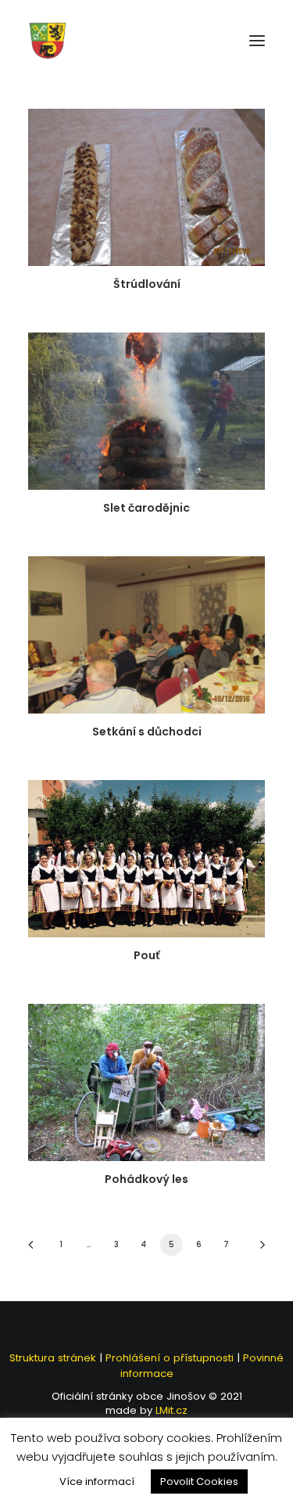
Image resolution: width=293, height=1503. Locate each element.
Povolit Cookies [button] (199, 1481)
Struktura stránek (52, 1357)
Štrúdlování (146, 284)
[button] (257, 40)
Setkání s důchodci (147, 731)
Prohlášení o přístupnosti (169, 1357)
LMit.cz (170, 1410)
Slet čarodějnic (146, 508)
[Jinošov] (47, 40)
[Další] (257, 1250)
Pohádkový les (146, 1179)
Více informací (96, 1481)
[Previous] (36, 1250)
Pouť (146, 955)
